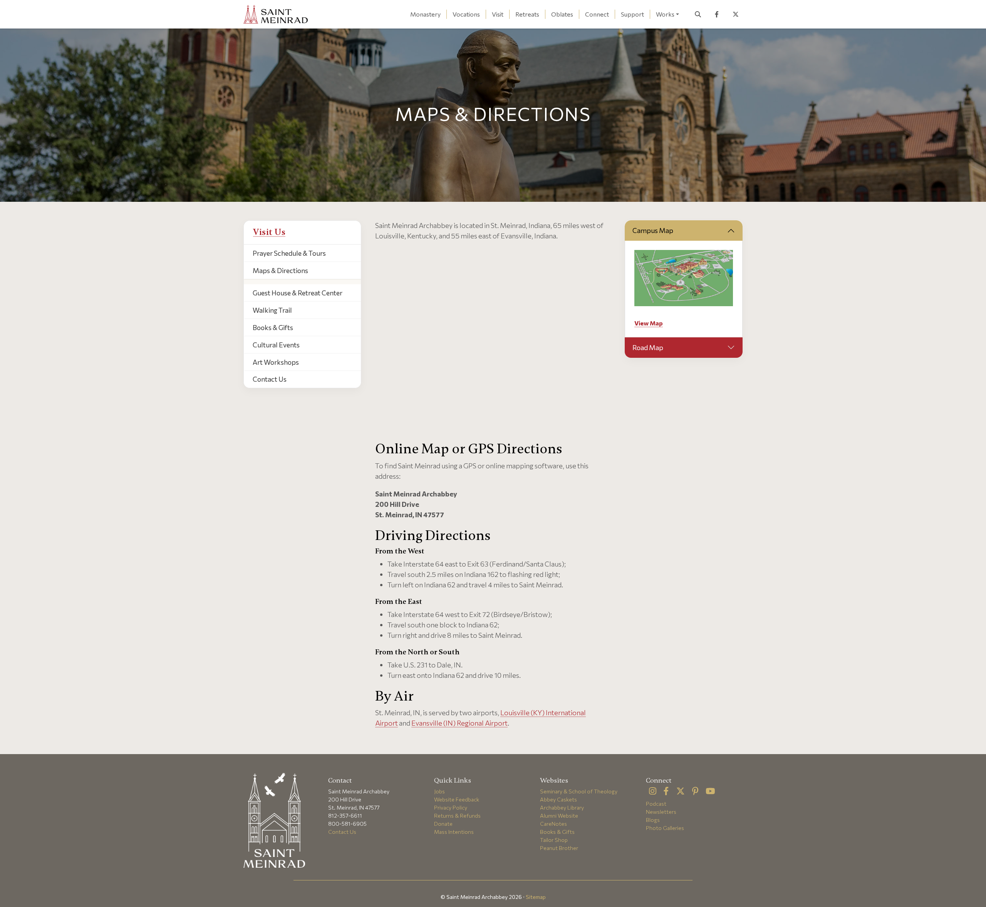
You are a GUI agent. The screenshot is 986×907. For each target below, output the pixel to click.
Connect (597, 14)
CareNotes (553, 823)
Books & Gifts (273, 327)
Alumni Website (559, 815)
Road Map (647, 347)
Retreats (527, 14)
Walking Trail (272, 310)
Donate (443, 823)
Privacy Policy (450, 807)
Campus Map (652, 230)
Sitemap (536, 897)
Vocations (466, 14)
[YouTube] (710, 791)
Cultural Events (276, 344)
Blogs (653, 819)
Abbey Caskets (558, 799)
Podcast (656, 803)
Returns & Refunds (457, 815)
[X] (680, 791)
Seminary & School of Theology (578, 791)
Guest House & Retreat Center (297, 292)
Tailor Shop (554, 840)
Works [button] (665, 14)
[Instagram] (652, 791)
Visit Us (269, 232)
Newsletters (661, 811)
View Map (648, 323)
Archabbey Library (562, 807)
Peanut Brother (559, 848)
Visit (497, 14)
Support (632, 14)
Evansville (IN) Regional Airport (459, 723)
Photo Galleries (665, 828)
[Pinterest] (695, 791)
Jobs (439, 791)
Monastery (425, 14)
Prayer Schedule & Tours (289, 253)
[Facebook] (666, 791)
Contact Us (270, 379)
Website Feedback (456, 799)
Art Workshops (276, 362)
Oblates (562, 14)
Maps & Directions (280, 270)
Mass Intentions (454, 831)
